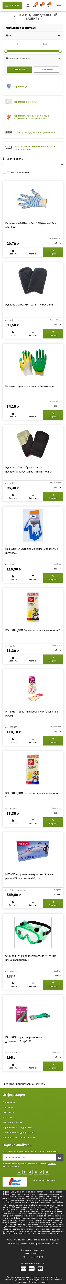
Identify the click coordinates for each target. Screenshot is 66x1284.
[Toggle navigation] (58, 5)
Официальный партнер (45, 1180)
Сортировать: (15, 158)
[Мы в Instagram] (41, 1172)
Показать (19, 69)
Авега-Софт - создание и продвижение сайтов (33, 1243)
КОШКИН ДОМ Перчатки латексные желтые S (32, 630)
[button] (33, 35)
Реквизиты (8, 1112)
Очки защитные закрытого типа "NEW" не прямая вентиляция (30, 958)
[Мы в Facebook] (25, 1172)
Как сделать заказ (12, 1122)
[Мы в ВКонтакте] (19, 1172)
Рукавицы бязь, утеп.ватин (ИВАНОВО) (29, 304)
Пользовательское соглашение (19, 1137)
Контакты (8, 1107)
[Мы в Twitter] (30, 1172)
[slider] (6, 51)
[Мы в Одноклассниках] (36, 1172)
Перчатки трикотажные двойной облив (29, 386)
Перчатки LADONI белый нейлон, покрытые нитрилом (31, 550)
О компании (9, 1102)
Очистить (46, 69)
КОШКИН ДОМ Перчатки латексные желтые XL (32, 795)
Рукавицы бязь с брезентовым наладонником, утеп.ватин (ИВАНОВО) (28, 469)
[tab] (33, 28)
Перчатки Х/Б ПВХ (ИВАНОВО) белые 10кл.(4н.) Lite (30, 225)
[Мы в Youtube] (47, 1172)
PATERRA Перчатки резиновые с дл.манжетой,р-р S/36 (24, 1039)
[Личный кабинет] (28, 5)
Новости (7, 1117)
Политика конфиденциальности (20, 1132)
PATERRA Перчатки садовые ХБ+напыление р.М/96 (31, 713)
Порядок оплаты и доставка (17, 1127)
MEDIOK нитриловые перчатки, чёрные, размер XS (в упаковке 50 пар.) (29, 876)
